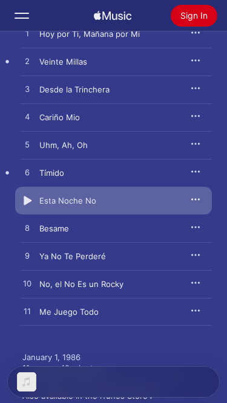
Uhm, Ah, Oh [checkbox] (63, 145)
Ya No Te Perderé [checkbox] (72, 256)
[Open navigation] (21, 15)
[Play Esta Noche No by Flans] (27, 200)
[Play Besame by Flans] (27, 228)
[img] (112, 15)
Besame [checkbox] (54, 228)
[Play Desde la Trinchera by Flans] (27, 89)
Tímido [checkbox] (51, 173)
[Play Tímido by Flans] (27, 172)
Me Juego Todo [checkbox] (69, 312)
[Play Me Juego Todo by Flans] (27, 311)
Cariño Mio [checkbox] (59, 117)
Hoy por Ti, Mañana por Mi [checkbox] (89, 34)
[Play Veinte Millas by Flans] (27, 61)
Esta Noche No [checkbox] (67, 200)
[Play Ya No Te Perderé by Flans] (27, 256)
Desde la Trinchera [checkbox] (74, 89)
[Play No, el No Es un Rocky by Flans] (27, 284)
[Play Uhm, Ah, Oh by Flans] (27, 145)
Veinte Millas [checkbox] (63, 61)
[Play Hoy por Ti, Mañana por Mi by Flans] (27, 33)
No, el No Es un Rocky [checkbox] (81, 284)
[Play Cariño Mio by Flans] (27, 117)
